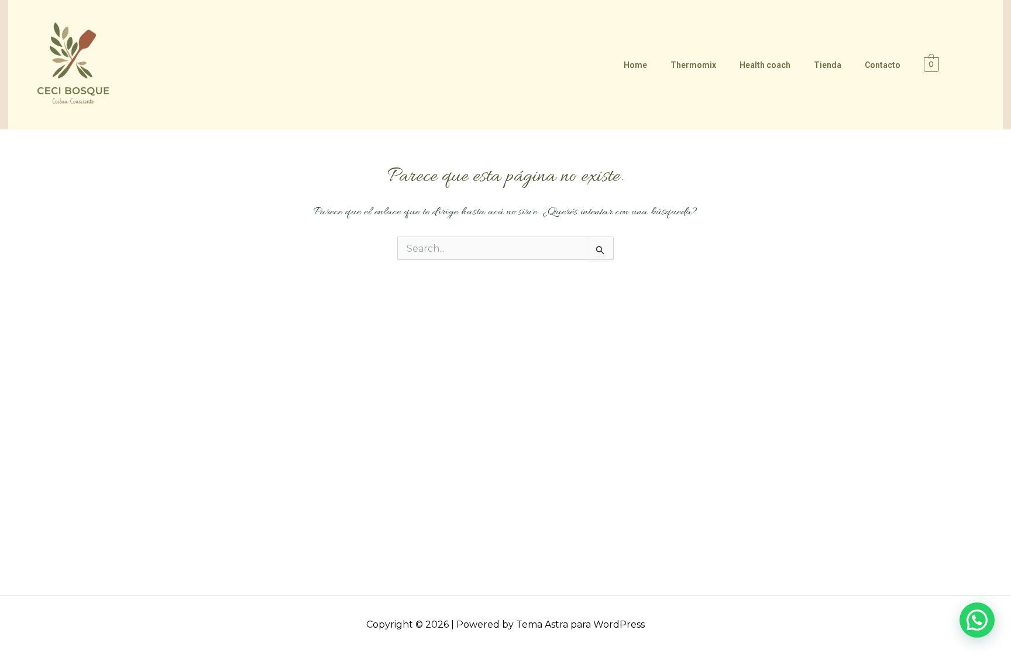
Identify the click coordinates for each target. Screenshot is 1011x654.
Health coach (765, 65)
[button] (977, 620)
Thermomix (693, 65)
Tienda (827, 65)
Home (635, 65)
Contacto (882, 65)
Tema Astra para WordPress (580, 624)
